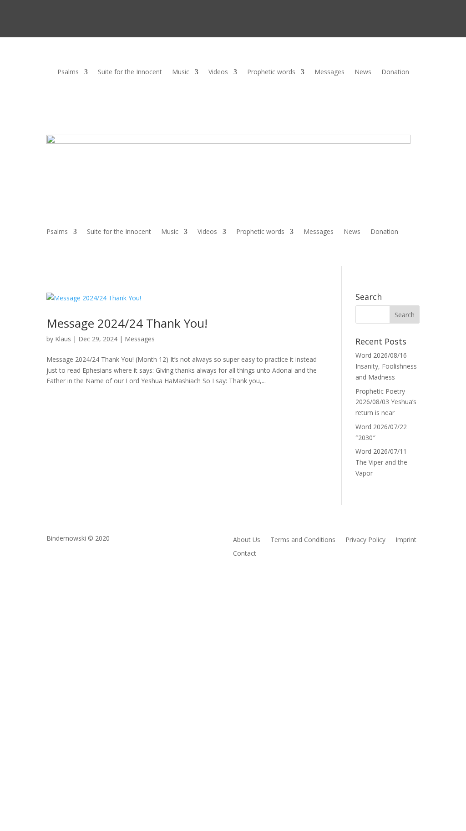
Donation (395, 72)
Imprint (405, 540)
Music (180, 72)
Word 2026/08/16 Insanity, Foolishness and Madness (386, 366)
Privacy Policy (365, 540)
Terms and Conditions (302, 540)
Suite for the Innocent (130, 72)
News (363, 72)
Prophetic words (271, 72)
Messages (329, 72)
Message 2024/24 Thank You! (127, 323)
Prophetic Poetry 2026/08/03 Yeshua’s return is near (385, 402)
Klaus (63, 338)
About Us (246, 540)
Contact (244, 553)
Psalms (68, 72)
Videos (218, 72)
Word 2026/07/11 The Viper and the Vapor (381, 462)
